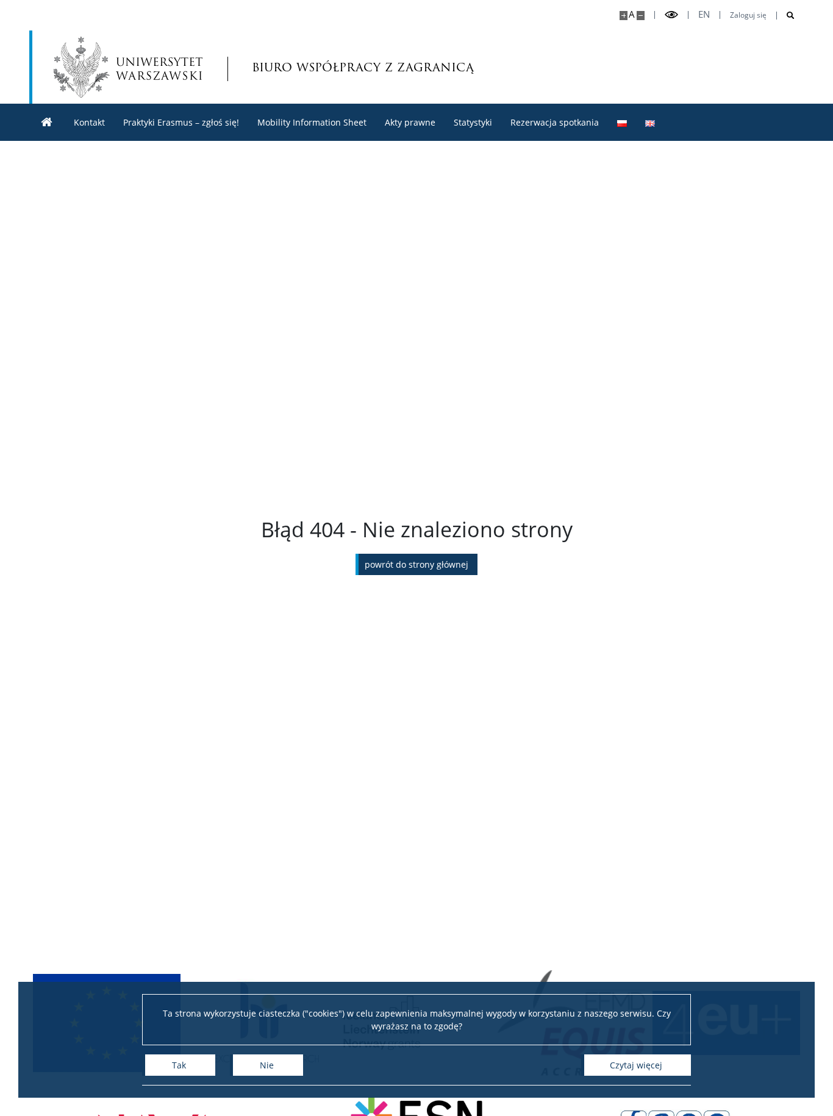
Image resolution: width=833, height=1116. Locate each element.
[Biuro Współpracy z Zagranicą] (47, 122)
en (704, 14)
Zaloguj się (748, 15)
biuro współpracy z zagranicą (318, 67)
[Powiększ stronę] (623, 15)
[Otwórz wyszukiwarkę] (786, 16)
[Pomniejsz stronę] (641, 15)
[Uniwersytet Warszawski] (128, 67)
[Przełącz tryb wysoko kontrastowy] (671, 15)
